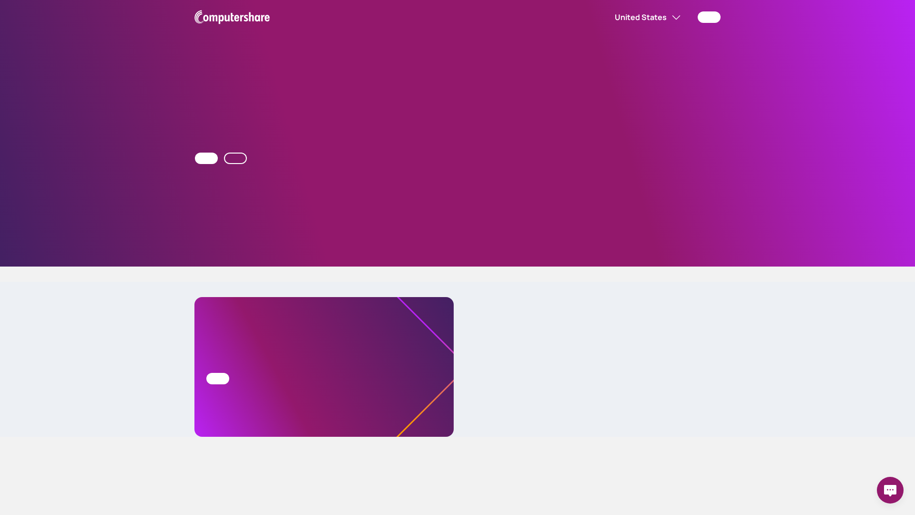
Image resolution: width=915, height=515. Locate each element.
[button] (599, 17)
